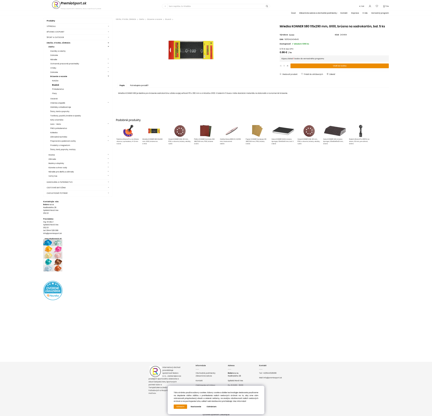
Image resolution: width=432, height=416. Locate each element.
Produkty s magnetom (60, 145)
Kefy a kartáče (56, 120)
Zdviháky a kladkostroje (60, 107)
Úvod (293, 13)
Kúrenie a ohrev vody (57, 167)
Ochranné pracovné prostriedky (64, 63)
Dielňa (51, 46)
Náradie (53, 59)
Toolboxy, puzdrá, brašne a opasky (65, 115)
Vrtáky (53, 68)
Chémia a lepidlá (57, 103)
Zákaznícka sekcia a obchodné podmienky (318, 13)
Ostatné (54, 98)
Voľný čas (52, 176)
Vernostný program (380, 13)
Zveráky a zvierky (58, 51)
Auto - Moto (55, 124)
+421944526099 (269, 373)
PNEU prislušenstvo (58, 128)
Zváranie (54, 55)
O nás (365, 13)
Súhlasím (180, 406)
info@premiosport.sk (272, 377)
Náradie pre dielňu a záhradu (61, 171)
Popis (122, 85)
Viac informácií (239, 401)
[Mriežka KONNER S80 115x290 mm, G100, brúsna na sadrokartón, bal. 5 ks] (191, 50)
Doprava (355, 13)
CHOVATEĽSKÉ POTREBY (57, 193)
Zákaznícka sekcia (204, 376)
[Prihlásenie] (370, 6)
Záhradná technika (58, 137)
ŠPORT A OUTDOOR (55, 37)
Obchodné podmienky (205, 373)
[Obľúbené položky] (377, 6)
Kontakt (344, 13)
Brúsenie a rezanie (58, 76)
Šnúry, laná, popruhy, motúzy (63, 149)
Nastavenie (196, 406)
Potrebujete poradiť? (139, 85)
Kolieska (53, 132)
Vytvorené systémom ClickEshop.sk (216, 415)
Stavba (51, 155)
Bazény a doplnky (56, 163)
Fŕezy (54, 93)
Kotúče (55, 80)
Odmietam (211, 406)
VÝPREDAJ (51, 26)
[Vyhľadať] (164, 6)
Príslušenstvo (58, 89)
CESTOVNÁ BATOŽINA (56, 187)
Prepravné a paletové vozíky (63, 141)
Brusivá (55, 85)
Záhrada (52, 159)
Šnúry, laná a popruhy (59, 111)
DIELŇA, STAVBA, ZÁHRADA (58, 43)
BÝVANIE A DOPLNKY (55, 32)
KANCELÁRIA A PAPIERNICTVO (60, 182)
